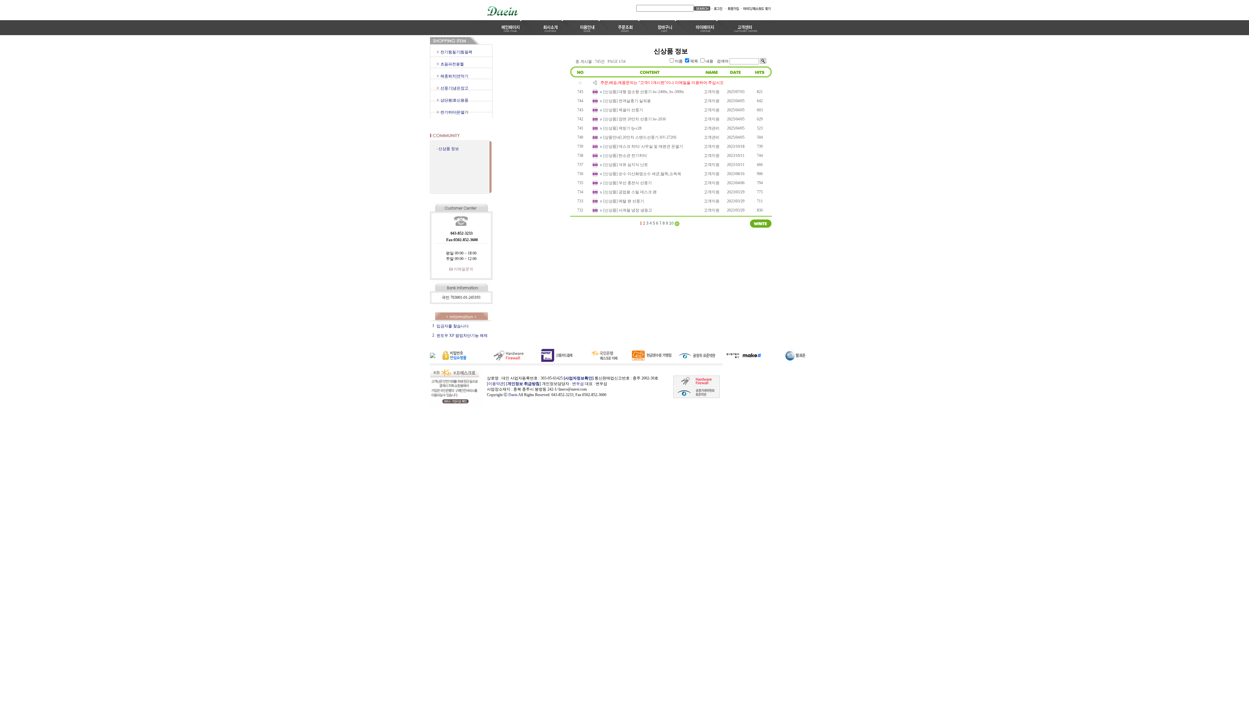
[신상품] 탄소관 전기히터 (625, 155)
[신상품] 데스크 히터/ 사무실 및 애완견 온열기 (643, 146)
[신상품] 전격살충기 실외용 (627, 101)
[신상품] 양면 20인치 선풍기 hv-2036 (634, 119)
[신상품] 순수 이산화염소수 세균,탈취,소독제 (642, 174)
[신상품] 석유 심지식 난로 (625, 164)
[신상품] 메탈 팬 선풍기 (623, 201)
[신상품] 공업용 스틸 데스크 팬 (630, 192)
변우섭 (578, 383)
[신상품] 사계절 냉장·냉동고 (627, 210)
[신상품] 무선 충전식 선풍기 (627, 183)
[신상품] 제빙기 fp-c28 (622, 128)
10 (671, 223)
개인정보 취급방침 (523, 383)
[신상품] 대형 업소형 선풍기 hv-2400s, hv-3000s (643, 92)
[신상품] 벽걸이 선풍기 (623, 110)
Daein (512, 395)
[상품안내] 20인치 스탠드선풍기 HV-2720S (640, 137)
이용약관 (496, 383)
